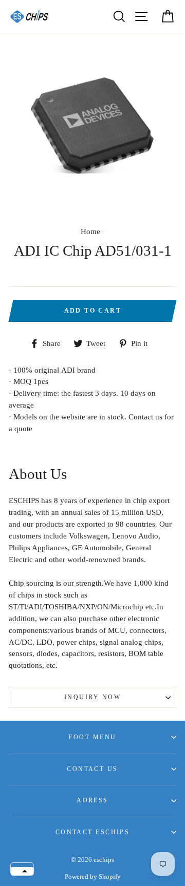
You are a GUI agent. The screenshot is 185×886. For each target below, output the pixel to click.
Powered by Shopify (93, 876)
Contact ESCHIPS (92, 832)
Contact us (92, 769)
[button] (22, 871)
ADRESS (92, 800)
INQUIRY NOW (92, 697)
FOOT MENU (92, 737)
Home (90, 231)
